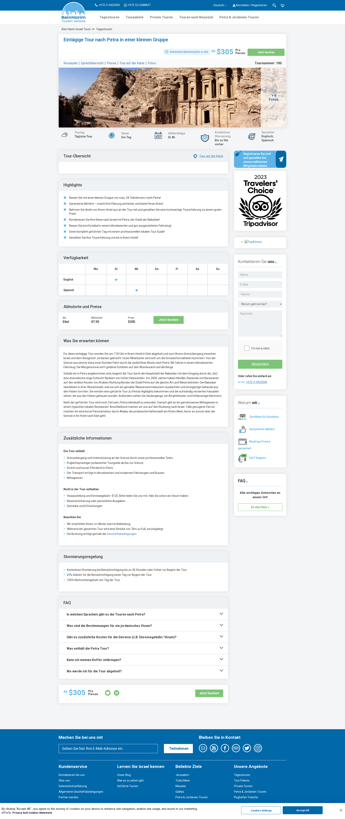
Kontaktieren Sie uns (72, 775)
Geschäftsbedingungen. (122, 533)
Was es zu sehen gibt (130, 780)
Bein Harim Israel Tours (76, 29)
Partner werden (68, 797)
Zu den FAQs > (260, 507)
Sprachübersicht (92, 63)
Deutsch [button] (219, 5)
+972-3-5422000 (256, 382)
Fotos (152, 63)
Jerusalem (182, 775)
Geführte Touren (127, 786)
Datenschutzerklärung (73, 786)
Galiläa (179, 791)
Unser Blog (124, 775)
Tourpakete (135, 17)
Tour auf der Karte (132, 63)
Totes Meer (182, 780)
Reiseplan (70, 63)
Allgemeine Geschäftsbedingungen (81, 791)
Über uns (64, 780)
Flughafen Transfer (246, 797)
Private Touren (161, 17)
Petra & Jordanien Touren (239, 17)
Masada (180, 786)
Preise (111, 63)
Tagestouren (109, 17)
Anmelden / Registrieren (251, 5)
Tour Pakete (241, 780)
